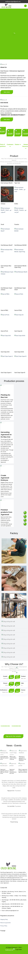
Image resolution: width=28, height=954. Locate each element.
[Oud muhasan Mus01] (7, 173)
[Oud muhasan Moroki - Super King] (20, 256)
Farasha (16, 224)
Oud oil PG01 (18, 310)
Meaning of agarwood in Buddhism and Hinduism (22, 758)
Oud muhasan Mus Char (6, 266)
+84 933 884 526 (14, 904)
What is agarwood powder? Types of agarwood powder (23, 771)
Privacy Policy (3, 925)
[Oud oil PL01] (7, 321)
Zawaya (3, 203)
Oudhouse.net (9, 950)
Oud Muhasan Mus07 (7, 245)
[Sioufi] (7, 215)
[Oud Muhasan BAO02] (20, 236)
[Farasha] (20, 215)
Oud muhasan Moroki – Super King (20, 266)
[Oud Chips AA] (20, 321)
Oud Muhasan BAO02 (20, 245)
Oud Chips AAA (5, 352)
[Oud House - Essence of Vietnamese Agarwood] (7, 6)
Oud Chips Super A (6, 372)
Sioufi (2, 224)
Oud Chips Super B (19, 372)
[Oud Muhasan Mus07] (7, 236)
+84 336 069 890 (14, 906)
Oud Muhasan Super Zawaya (6, 288)
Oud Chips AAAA (19, 352)
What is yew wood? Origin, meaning (13, 758)
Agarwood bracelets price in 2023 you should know (4, 771)
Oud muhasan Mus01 (7, 183)
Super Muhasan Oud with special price (4, 758)
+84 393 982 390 (13, 899)
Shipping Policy (4, 919)
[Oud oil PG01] (20, 301)
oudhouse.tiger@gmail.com (12, 910)
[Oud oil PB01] (7, 301)
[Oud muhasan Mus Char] (7, 256)
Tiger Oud (17, 183)
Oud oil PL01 (4, 331)
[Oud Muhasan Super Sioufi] (20, 279)
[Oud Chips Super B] (20, 363)
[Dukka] (20, 194)
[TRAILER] (16, 71)
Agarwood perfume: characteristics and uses (12, 771)
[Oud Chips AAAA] (20, 342)
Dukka (16, 203)
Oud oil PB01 (4, 310)
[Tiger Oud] (20, 173)
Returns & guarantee (5, 922)
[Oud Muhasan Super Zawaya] (7, 279)
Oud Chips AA (18, 331)
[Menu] (25, 6)
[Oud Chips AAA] (7, 342)
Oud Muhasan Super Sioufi (20, 288)
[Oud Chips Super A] (7, 363)
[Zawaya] (7, 194)
